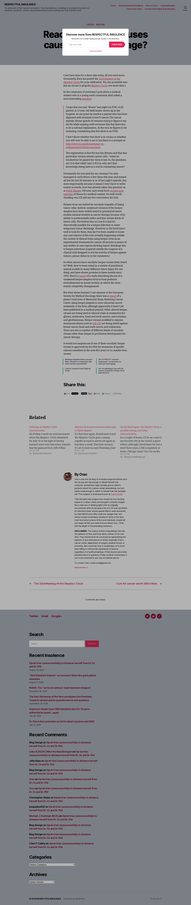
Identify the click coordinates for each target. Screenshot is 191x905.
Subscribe (117, 44)
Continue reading (95, 51)
